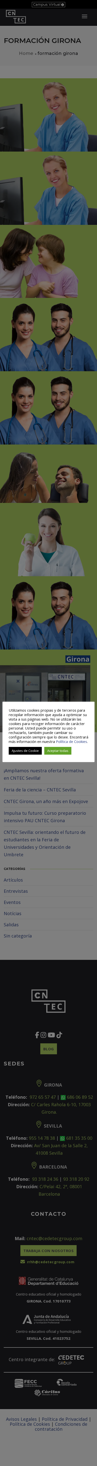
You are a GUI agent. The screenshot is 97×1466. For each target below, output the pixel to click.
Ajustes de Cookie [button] (25, 750)
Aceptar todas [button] (57, 750)
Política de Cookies (71, 741)
